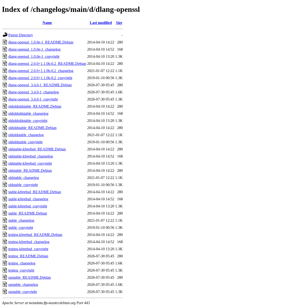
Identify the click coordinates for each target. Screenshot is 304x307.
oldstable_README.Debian (30, 170)
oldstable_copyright (23, 185)
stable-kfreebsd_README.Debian (34, 192)
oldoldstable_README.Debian (32, 128)
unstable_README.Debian (29, 277)
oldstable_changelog (23, 178)
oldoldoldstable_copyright (27, 121)
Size (119, 23)
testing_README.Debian (28, 256)
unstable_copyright (22, 292)
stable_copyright (20, 227)
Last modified (101, 23)
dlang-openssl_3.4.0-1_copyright (33, 99)
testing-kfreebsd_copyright (28, 249)
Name (47, 23)
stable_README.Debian (27, 213)
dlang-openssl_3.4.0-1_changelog (33, 92)
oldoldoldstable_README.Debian (34, 106)
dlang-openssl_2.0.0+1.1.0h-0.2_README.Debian (47, 64)
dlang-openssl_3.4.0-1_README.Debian (40, 85)
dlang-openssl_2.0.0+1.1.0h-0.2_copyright (40, 78)
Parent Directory (20, 35)
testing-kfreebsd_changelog (28, 242)
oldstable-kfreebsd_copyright (30, 163)
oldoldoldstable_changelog (28, 113)
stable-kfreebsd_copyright (27, 206)
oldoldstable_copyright (25, 142)
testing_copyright (21, 270)
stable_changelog (21, 220)
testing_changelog (21, 263)
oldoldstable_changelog (26, 135)
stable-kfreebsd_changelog (28, 199)
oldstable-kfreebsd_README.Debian (37, 149)
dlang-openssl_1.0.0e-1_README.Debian (40, 42)
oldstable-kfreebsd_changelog (30, 156)
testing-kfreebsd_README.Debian (35, 235)
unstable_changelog (23, 285)
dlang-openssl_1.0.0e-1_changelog (34, 49)
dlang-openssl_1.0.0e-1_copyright (33, 56)
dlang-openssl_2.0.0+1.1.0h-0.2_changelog (40, 71)
